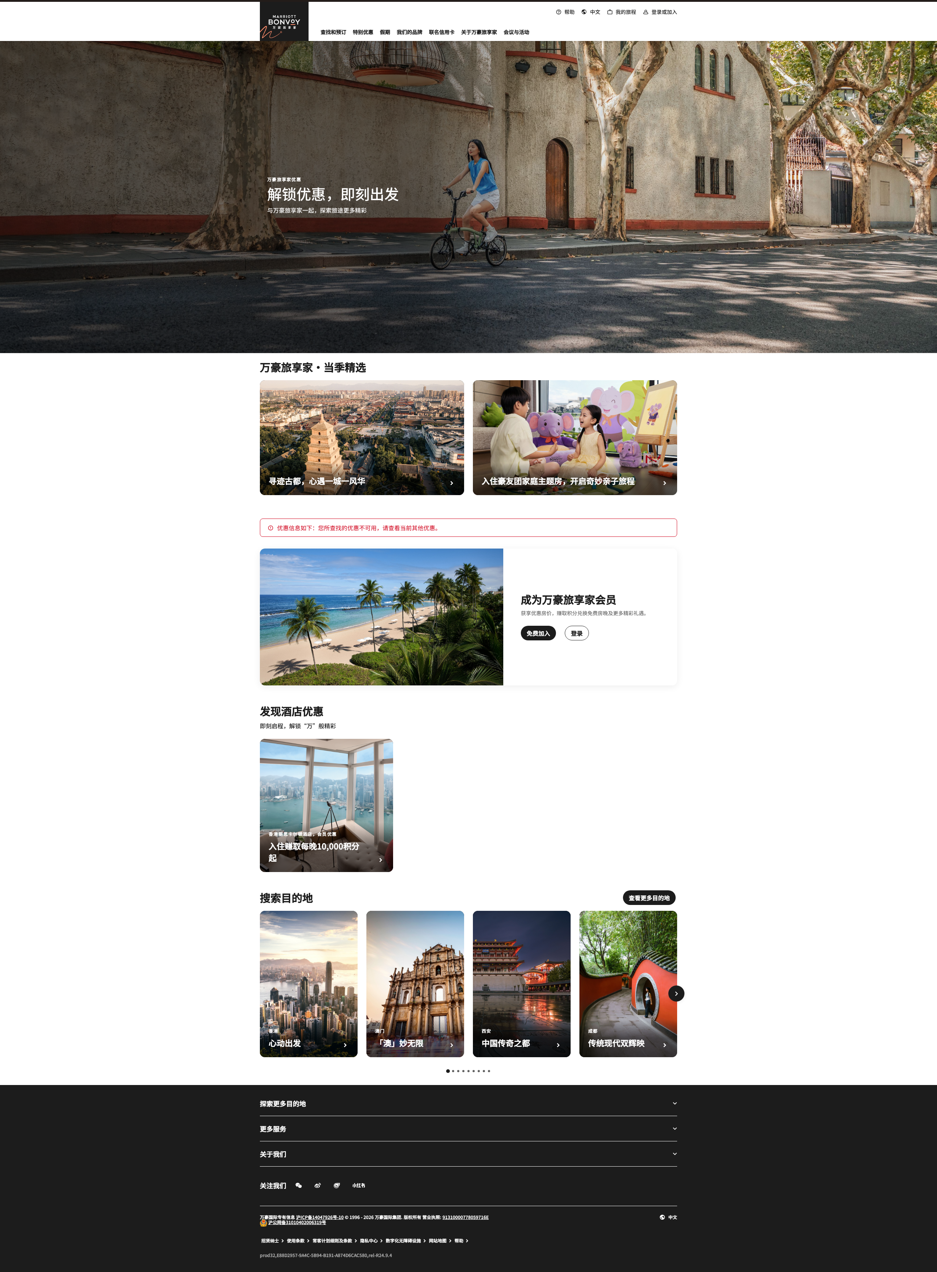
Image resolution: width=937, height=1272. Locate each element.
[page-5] (468, 1071)
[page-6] (474, 1071)
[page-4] (463, 1071)
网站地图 (438, 1240)
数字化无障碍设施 (403, 1240)
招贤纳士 (270, 1240)
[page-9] (489, 1071)
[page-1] (448, 1071)
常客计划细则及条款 (332, 1240)
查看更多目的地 (649, 897)
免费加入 (538, 633)
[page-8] (484, 1071)
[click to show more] (676, 993)
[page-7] (479, 1071)
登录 (577, 633)
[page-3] (458, 1071)
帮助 (459, 1240)
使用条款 (296, 1240)
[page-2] (453, 1071)
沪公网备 (277, 1222)
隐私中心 (369, 1240)
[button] (591, 11)
